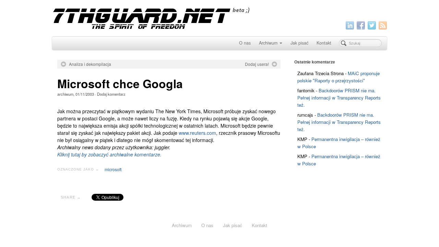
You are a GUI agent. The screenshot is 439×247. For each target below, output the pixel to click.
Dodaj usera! (257, 64)
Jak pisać (299, 43)
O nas (245, 43)
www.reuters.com (197, 132)
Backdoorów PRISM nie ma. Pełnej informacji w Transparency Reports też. (339, 97)
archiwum (65, 94)
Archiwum (268, 43)
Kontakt (324, 43)
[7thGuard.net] (219, 17)
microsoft (113, 169)
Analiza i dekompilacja (90, 64)
